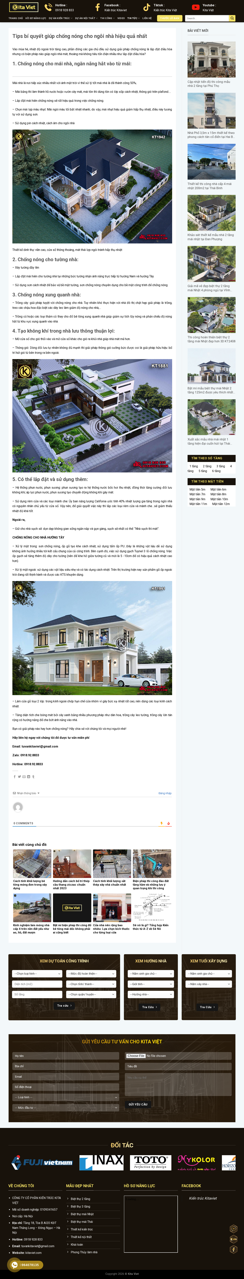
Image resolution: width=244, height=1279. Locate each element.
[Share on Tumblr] (33, 777)
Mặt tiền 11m (198, 504)
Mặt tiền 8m (218, 494)
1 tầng (193, 466)
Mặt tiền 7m (197, 494)
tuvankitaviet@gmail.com (37, 1246)
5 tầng (203, 471)
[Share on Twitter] (19, 777)
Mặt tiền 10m (219, 499)
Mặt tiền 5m (197, 489)
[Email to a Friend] (24, 777)
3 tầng (221, 466)
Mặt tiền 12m (221, 504)
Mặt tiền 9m (197, 499)
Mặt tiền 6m (218, 489)
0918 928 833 (33, 1239)
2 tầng (207, 466)
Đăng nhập (165, 793)
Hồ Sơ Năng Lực (35, 18)
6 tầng (216, 471)
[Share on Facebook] (14, 777)
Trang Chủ (16, 18)
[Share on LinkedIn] (28, 777)
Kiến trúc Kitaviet (203, 1198)
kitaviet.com (34, 1253)
